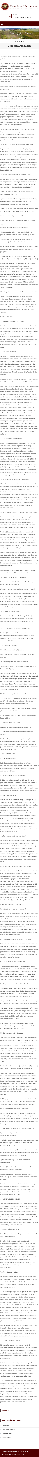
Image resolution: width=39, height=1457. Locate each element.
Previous (2, 32)
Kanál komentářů (7, 1433)
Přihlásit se (5, 1425)
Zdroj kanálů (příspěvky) (9, 1429)
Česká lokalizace (6, 1437)
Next (36, 32)
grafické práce (20, 1454)
